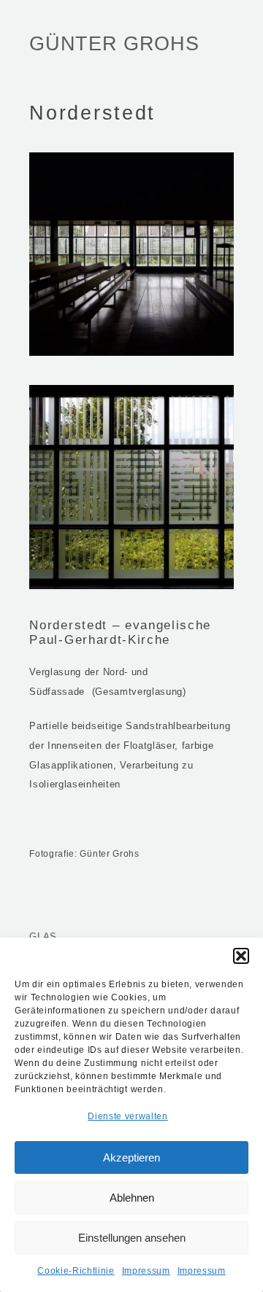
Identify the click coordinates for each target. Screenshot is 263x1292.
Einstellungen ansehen (132, 1237)
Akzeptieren (131, 1157)
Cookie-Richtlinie (75, 1271)
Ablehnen (132, 1197)
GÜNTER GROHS (114, 44)
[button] (241, 956)
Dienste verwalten (127, 1116)
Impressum (146, 1271)
